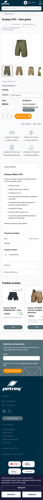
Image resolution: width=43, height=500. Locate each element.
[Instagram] (9, 411)
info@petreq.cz (11, 401)
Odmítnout (11, 494)
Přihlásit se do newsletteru (12, 371)
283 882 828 (10, 405)
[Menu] (40, 2)
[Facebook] (4, 411)
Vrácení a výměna (8, 436)
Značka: (8, 29)
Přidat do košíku (21, 116)
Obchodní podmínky (8, 429)
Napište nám (6, 443)
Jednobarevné (13, 255)
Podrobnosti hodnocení (28, 24)
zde (24, 483)
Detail (13, 327)
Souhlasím (32, 494)
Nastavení (21, 488)
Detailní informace (8, 85)
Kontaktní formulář (12, 418)
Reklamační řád (7, 433)
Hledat (39, 8)
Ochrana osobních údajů (10, 439)
